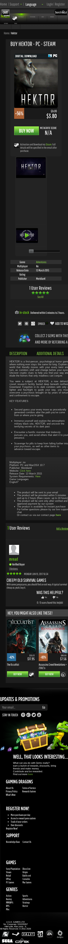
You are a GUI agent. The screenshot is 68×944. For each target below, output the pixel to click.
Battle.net (26, 875)
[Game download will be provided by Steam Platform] (16, 145)
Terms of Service (29, 788)
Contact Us (26, 841)
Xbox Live (26, 868)
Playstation (32, 17)
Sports (25, 895)
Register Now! (12, 828)
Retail (8, 875)
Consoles (26, 879)
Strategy (26, 902)
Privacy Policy (11, 791)
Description (18, 353)
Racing (9, 899)
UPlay (8, 879)
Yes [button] (46, 597)
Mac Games (26, 882)
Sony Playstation (13, 868)
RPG (7, 905)
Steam (49, 144)
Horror (25, 905)
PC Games (10, 882)
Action (9, 895)
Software (6, 23)
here (30, 774)
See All (40, 297)
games (5, 17)
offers (15, 23)
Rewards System (29, 791)
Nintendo (52, 17)
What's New (10, 794)
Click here (25, 470)
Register (60, 4)
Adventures (41, 262)
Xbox (43, 17)
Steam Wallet (21, 17)
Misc (7, 909)
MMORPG (9, 902)
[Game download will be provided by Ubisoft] (63, 674)
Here (37, 476)
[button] (16, 4)
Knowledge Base (13, 841)
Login (50, 4)
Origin (25, 872)
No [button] (57, 597)
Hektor (14, 33)
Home (3, 4)
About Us (9, 788)
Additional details (50, 353)
